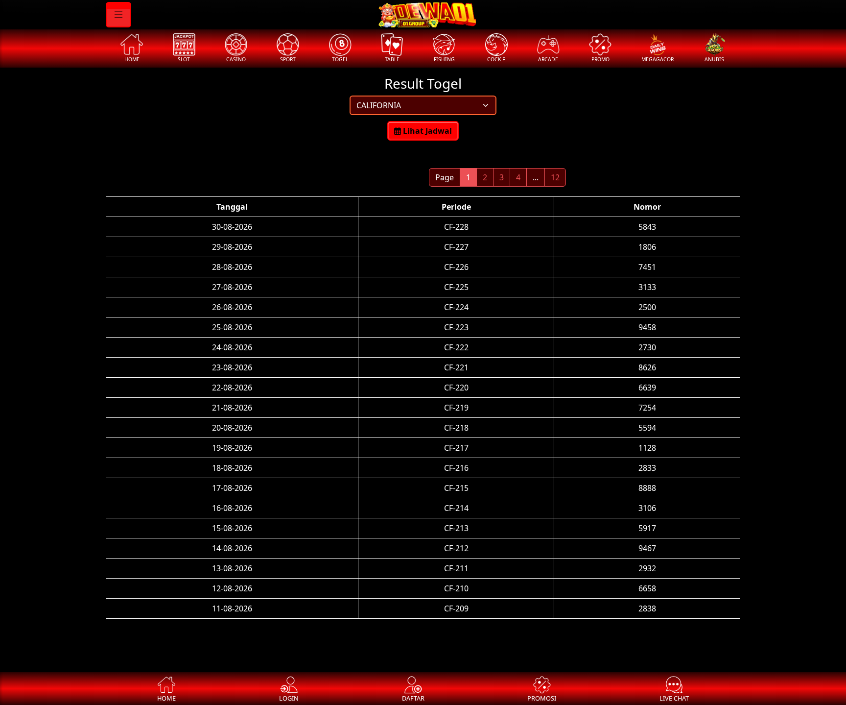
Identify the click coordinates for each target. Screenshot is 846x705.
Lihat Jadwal (426, 130)
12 (555, 177)
